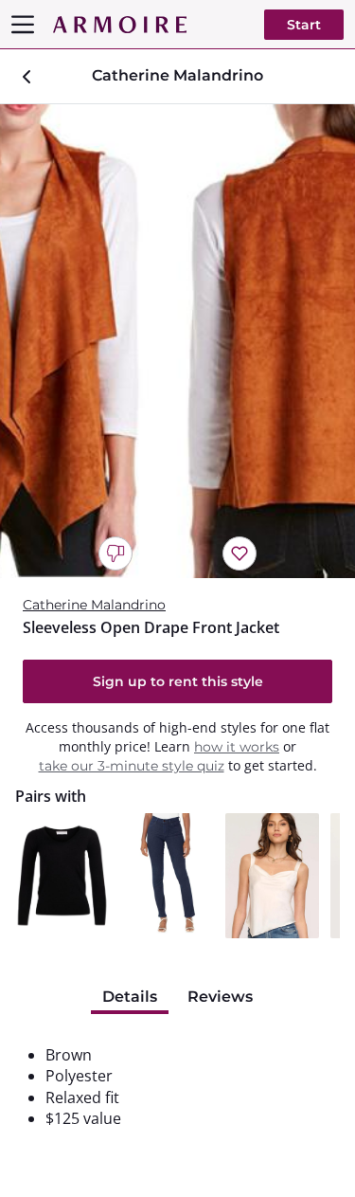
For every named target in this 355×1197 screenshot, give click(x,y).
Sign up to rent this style (178, 681)
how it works (236, 746)
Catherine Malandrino (94, 604)
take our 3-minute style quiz (131, 765)
